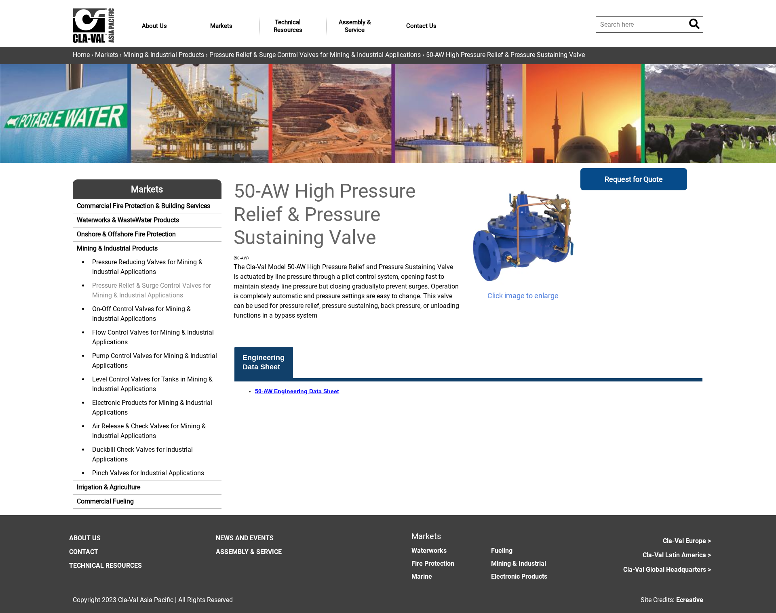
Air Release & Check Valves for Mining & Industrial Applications (149, 431)
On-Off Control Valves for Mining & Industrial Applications (141, 313)
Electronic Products (519, 576)
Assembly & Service (355, 26)
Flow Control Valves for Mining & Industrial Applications (153, 337)
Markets (221, 25)
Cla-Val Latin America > (677, 555)
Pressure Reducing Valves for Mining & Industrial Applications (147, 267)
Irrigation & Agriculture (108, 487)
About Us (154, 25)
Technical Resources (288, 26)
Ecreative (689, 600)
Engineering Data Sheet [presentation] (263, 362)
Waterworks (429, 550)
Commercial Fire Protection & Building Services (143, 206)
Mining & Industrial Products (163, 55)
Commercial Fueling (105, 501)
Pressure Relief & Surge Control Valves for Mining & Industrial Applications (315, 55)
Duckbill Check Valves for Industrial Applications (142, 454)
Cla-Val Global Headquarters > (667, 569)
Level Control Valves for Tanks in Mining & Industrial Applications (152, 384)
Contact (83, 552)
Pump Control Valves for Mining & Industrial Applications (154, 360)
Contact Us (421, 25)
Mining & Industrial (518, 563)
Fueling (501, 550)
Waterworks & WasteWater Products (128, 220)
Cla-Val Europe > (687, 541)
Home (81, 55)
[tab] (263, 363)
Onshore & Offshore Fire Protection (126, 234)
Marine (421, 576)
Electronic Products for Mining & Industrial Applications (152, 407)
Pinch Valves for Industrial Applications (148, 473)
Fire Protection (432, 563)
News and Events (245, 538)
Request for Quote (634, 179)
